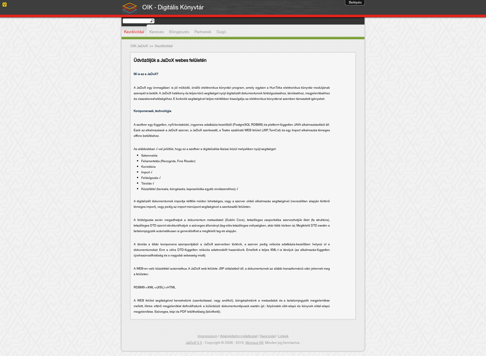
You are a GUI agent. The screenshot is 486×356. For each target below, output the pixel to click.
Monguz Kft (255, 343)
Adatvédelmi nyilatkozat (238, 336)
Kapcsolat (268, 336)
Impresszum (207, 336)
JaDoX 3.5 (194, 343)
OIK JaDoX (139, 46)
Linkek (283, 336)
